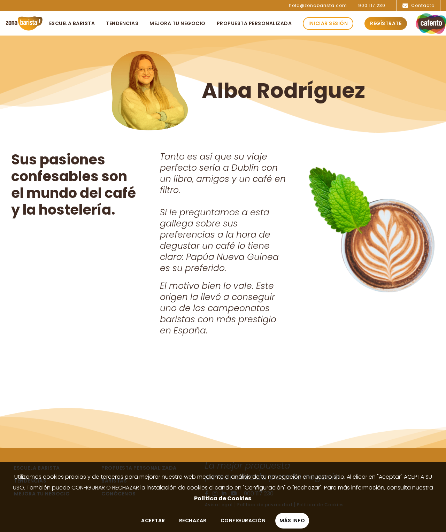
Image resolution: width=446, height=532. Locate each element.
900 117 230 (371, 5)
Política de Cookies (222, 498)
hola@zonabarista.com (318, 5)
